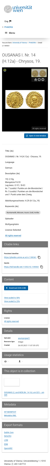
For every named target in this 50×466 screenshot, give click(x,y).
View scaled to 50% (12, 298)
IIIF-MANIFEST (10, 412)
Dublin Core (9, 432)
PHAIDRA (8, 27)
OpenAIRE (8, 448)
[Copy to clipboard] (39, 257)
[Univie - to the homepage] (18, 16)
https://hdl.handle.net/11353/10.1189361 (21, 267)
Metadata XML (10, 415)
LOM (6, 440)
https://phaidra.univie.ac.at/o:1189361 (20, 257)
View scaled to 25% (12, 301)
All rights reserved (13, 235)
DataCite (7, 436)
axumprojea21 (24, 338)
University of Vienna (19, 43)
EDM (6, 444)
